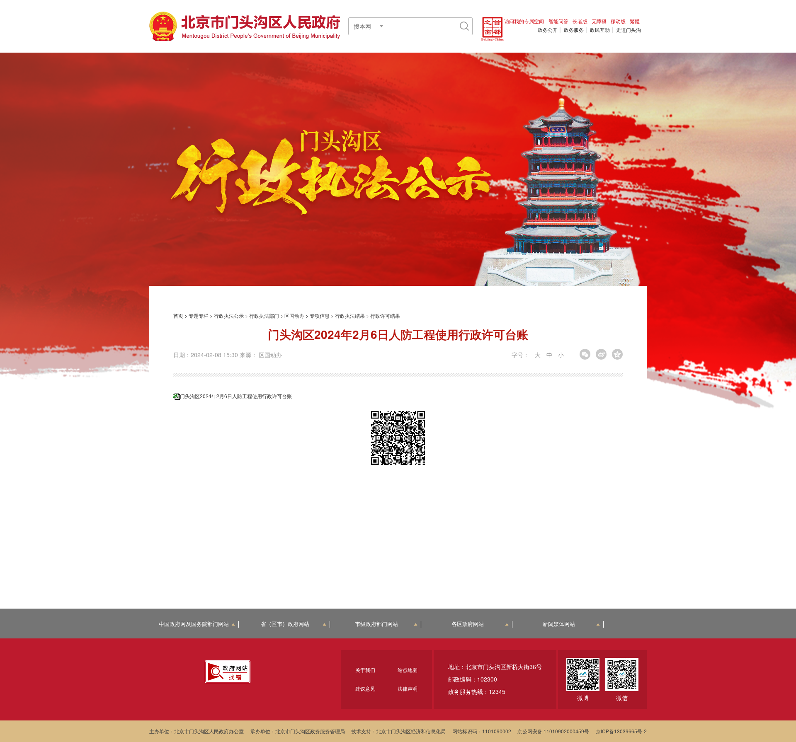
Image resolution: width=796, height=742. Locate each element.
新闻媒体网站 (559, 624)
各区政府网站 (467, 624)
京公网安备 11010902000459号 (553, 731)
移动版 (618, 20)
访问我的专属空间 (524, 20)
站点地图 (407, 669)
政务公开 (548, 30)
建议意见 (365, 688)
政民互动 (600, 30)
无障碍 (599, 20)
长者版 (580, 20)
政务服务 (574, 30)
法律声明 (407, 688)
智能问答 (558, 20)
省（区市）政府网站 (285, 624)
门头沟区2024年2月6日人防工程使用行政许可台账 (236, 395)
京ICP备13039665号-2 (621, 731)
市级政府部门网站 (376, 624)
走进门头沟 (628, 30)
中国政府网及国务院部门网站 (194, 624)
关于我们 (365, 669)
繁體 (635, 20)
